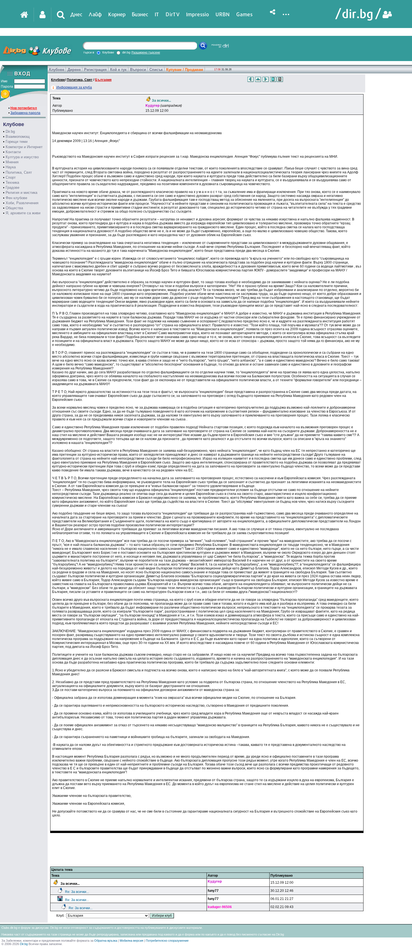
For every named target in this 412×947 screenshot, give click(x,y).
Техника (12, 182)
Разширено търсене (145, 52)
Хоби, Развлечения (22, 203)
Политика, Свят (19, 172)
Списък (156, 70)
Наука (11, 167)
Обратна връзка (105, 940)
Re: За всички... (77, 892)
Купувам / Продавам (184, 70)
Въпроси (138, 70)
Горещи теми (16, 141)
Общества (14, 208)
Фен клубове (16, 198)
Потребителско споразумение (167, 940)
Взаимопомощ (18, 136)
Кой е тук (118, 70)
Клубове (56, 70)
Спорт (11, 177)
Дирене (74, 70)
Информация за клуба (74, 87)
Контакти (13, 152)
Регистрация (95, 70)
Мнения (12, 162)
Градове (12, 187)
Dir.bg (10, 131)
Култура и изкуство (22, 157)
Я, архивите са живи (23, 213)
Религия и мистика (21, 192)
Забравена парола (25, 113)
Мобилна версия (131, 940)
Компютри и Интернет (24, 147)
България (103, 80)
